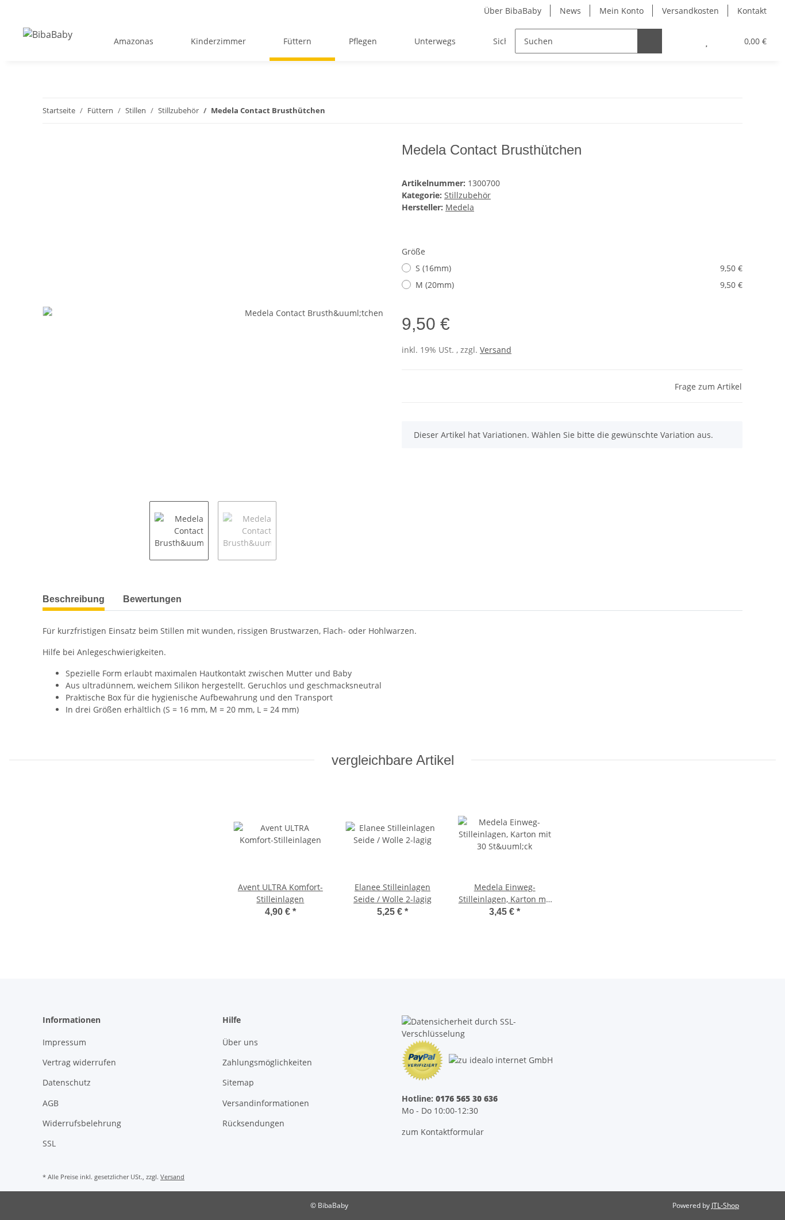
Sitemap (238, 1082)
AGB (51, 1103)
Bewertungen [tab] (152, 599)
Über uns (240, 1042)
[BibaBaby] (47, 34)
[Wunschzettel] (706, 41)
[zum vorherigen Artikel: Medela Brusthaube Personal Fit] (705, 110)
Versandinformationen (265, 1103)
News (570, 10)
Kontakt (752, 10)
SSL (49, 1143)
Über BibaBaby (512, 10)
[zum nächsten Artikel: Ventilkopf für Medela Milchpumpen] (730, 110)
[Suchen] (649, 41)
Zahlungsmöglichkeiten (267, 1062)
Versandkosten (690, 10)
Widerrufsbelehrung (82, 1123)
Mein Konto (621, 10)
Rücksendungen (253, 1123)
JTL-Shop (725, 1205)
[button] (683, 41)
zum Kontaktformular (443, 1131)
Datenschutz (67, 1082)
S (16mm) (578, 268)
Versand (495, 349)
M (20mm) (578, 284)
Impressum (64, 1042)
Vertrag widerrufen (79, 1062)
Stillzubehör (467, 195)
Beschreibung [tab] (74, 599)
